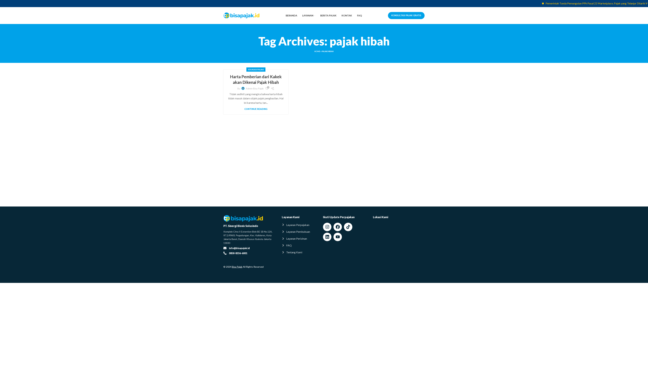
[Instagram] (327, 227)
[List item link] (299, 225)
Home (317, 51)
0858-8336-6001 (238, 253)
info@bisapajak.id (239, 248)
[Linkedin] (327, 237)
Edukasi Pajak (256, 69)
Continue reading (255, 109)
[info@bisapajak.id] (224, 248)
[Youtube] (337, 237)
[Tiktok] (348, 227)
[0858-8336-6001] (224, 253)
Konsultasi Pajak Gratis (406, 15)
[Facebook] (337, 227)
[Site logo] (241, 15)
